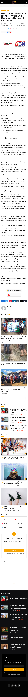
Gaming (14, 689)
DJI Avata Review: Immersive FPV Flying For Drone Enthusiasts (14, 507)
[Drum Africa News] (14, 2)
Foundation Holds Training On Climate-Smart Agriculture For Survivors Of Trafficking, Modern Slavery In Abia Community (13, 338)
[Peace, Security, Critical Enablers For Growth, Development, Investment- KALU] (4, 629)
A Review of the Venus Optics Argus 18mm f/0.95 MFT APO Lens (13, 482)
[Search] (26, 2)
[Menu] (2, 2)
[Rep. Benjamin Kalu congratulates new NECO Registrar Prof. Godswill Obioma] (4, 410)
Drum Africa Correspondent (11, 23)
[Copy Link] (13, 29)
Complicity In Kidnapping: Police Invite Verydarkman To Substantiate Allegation (17, 646)
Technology (8, 689)
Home (3, 689)
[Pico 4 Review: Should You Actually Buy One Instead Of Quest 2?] (14, 446)
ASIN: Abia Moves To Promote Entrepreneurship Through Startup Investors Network (17, 637)
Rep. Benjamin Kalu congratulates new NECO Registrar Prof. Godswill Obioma (18, 411)
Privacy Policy (12, 554)
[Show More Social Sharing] (16, 29)
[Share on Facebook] (7, 29)
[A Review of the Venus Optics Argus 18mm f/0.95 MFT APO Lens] (14, 471)
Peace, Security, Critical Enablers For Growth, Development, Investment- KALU (18, 629)
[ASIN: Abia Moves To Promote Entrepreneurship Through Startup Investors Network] (4, 637)
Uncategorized (5, 10)
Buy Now (24, 689)
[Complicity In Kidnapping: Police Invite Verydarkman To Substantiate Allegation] (4, 646)
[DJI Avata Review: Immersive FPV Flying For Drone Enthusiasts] (14, 496)
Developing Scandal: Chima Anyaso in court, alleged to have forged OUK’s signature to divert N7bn (18, 427)
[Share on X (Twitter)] (9, 29)
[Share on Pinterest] (11, 29)
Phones (19, 689)
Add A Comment (14, 398)
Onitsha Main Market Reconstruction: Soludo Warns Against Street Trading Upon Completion (13, 389)
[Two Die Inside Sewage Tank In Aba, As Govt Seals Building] (14, 352)
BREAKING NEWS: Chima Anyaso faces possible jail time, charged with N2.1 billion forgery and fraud (18, 419)
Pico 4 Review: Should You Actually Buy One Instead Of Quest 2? (14, 457)
